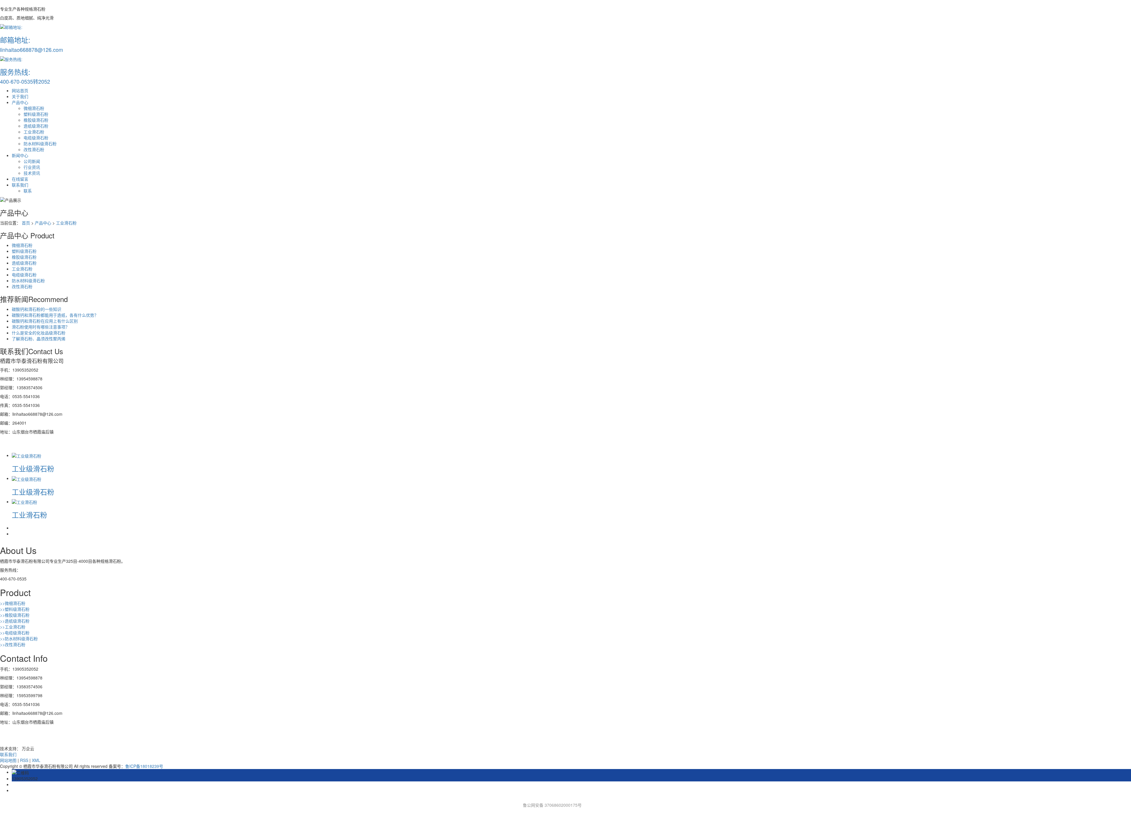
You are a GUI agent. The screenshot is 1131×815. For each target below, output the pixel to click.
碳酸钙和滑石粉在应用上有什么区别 (45, 321)
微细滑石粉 (34, 108)
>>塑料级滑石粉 (14, 609)
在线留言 (20, 179)
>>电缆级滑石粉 (14, 633)
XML (36, 760)
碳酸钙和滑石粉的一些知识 (36, 309)
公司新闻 (32, 161)
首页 (26, 223)
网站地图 (8, 760)
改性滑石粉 (34, 149)
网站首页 (20, 90)
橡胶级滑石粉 (36, 120)
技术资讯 (32, 173)
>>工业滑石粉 (12, 627)
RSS (24, 760)
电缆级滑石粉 (36, 138)
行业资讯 (32, 167)
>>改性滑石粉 (12, 644)
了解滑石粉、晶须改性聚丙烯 (38, 338)
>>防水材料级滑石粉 (19, 638)
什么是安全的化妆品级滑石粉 (38, 333)
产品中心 (20, 102)
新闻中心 (20, 155)
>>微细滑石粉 (12, 603)
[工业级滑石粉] (26, 455)
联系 (28, 191)
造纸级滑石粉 (36, 126)
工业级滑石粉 (33, 468)
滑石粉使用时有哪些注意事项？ (41, 327)
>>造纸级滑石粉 (14, 621)
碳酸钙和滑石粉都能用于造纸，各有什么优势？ (55, 315)
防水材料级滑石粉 (40, 143)
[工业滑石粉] (24, 501)
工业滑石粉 (34, 132)
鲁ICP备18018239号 (144, 766)
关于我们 (20, 96)
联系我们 (20, 185)
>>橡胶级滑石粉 (14, 615)
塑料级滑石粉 (36, 114)
